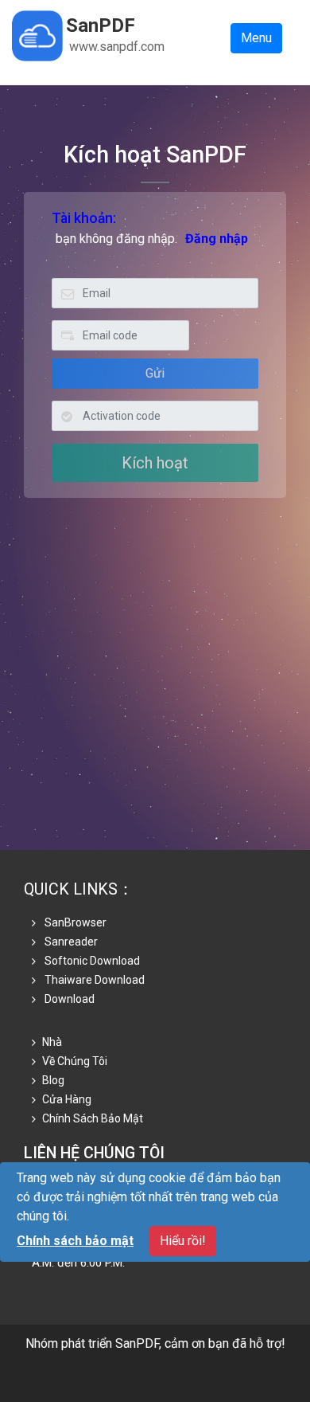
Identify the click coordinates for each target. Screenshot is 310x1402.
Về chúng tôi (74, 1061)
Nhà (52, 1042)
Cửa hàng (66, 1099)
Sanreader (70, 941)
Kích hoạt (155, 462)
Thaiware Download (93, 979)
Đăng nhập (216, 238)
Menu (256, 37)
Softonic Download (91, 960)
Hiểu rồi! (183, 1240)
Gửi (155, 373)
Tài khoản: (84, 218)
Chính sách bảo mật (92, 1118)
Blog (53, 1080)
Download (68, 999)
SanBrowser (74, 922)
